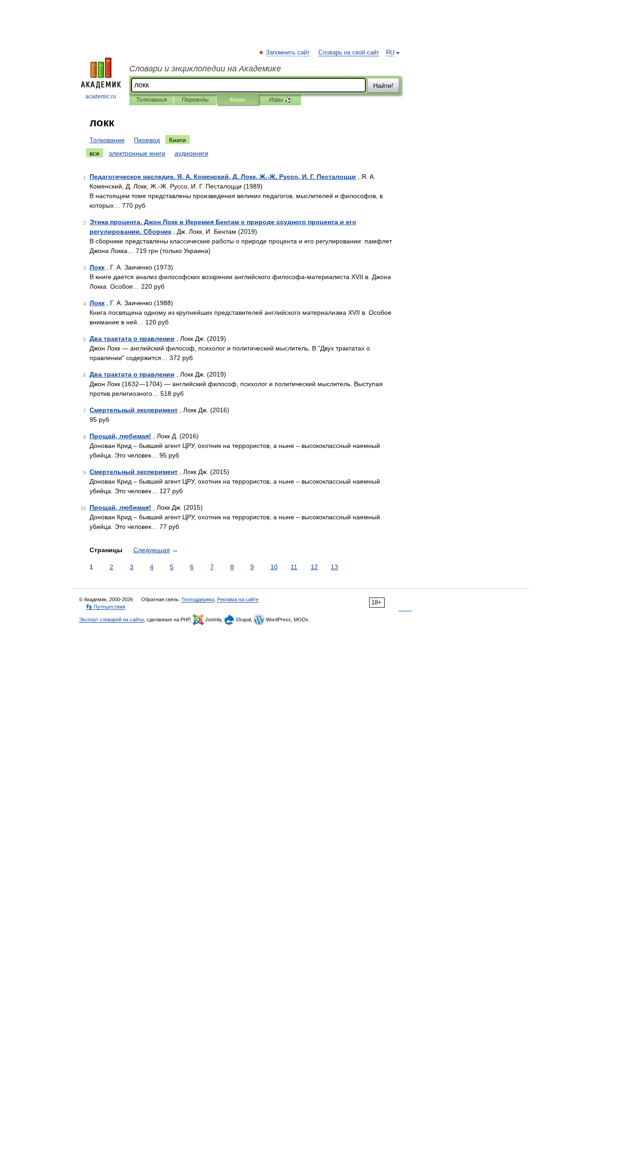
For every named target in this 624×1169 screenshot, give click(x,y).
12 (314, 567)
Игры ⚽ (280, 100)
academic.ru (100, 96)
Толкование (107, 140)
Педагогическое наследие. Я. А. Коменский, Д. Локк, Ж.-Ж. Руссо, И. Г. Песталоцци (223, 176)
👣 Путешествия (105, 606)
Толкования (151, 100)
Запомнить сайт (288, 52)
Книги (237, 100)
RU (390, 52)
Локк (97, 267)
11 (294, 567)
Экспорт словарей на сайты (111, 619)
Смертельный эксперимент (134, 410)
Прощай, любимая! (120, 436)
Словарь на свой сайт (348, 52)
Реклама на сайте (238, 599)
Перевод (147, 140)
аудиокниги (191, 153)
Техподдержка (197, 599)
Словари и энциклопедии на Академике (205, 68)
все (95, 153)
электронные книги (137, 153)
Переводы (195, 100)
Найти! (383, 85)
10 (274, 567)
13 (334, 567)
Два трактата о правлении (132, 338)
